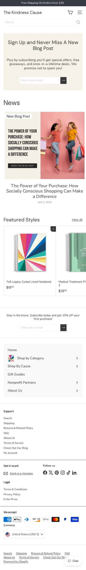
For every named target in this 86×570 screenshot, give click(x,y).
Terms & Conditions (15, 489)
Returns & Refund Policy (18, 428)
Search (8, 418)
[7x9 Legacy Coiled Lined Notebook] (30, 259)
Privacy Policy (12, 494)
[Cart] (70, 12)
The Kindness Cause (23, 12)
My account (10, 453)
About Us (9, 438)
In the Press (11, 499)
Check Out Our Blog (16, 448)
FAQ (6, 433)
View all (77, 220)
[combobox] (43, 22)
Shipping (9, 423)
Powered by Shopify (16, 561)
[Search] (78, 22)
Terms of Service (14, 443)
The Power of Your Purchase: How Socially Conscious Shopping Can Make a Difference (44, 191)
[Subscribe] (63, 80)
